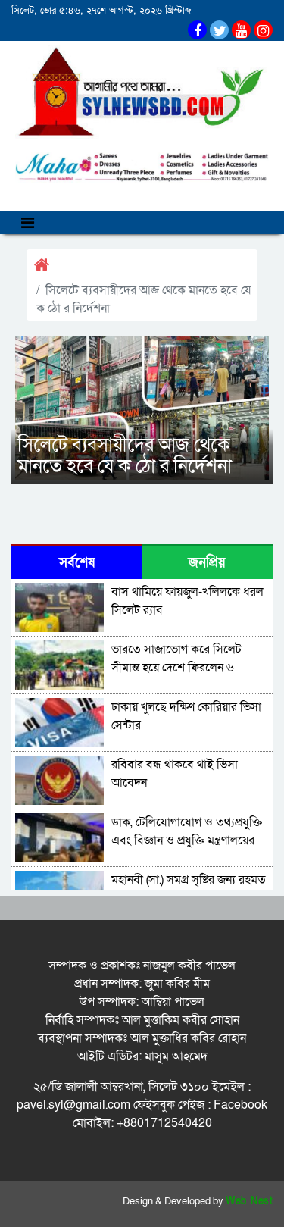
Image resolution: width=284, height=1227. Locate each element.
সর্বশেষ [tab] (77, 562)
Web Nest (249, 1201)
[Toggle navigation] (27, 222)
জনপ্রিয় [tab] (207, 562)
